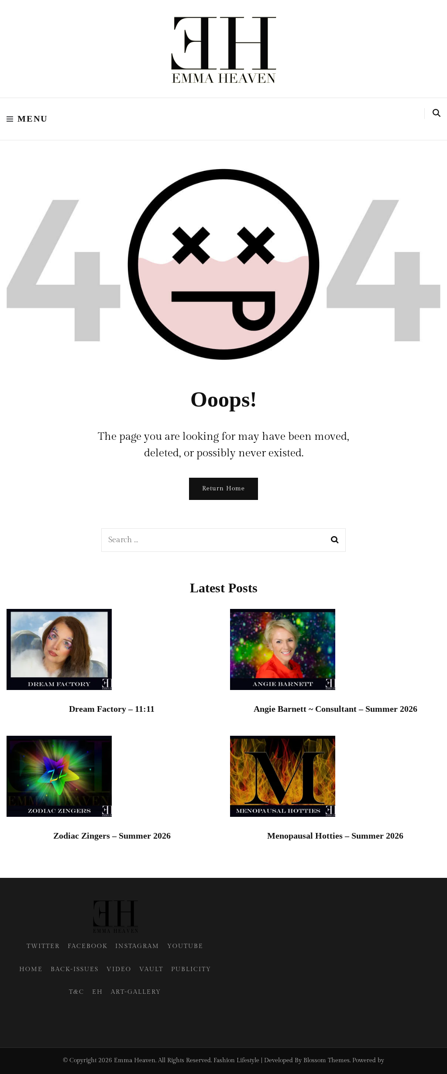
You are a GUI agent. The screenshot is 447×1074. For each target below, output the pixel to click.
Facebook (87, 946)
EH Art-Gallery (126, 992)
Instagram (137, 946)
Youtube (185, 946)
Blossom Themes (326, 1060)
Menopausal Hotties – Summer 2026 (335, 835)
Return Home (223, 488)
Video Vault (135, 969)
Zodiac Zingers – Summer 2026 (112, 835)
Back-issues (75, 969)
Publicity (191, 969)
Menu (32, 118)
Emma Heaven (134, 1060)
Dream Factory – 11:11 (112, 709)
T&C (76, 992)
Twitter (43, 946)
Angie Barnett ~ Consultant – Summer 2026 (335, 709)
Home (31, 969)
